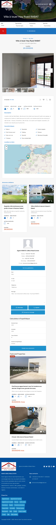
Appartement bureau (16, 498)
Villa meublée (14, 514)
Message (13, 291)
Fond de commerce (19, 505)
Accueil (25, 38)
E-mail (12, 278)
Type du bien (18, 23)
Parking (24, 132)
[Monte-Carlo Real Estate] (6, 7)
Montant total (14, 323)
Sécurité (24, 135)
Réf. (2, 23)
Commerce (5, 505)
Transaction (32, 23)
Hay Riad (31, 38)
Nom (12, 272)
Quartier (45, 23)
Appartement (5, 498)
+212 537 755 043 (30, 253)
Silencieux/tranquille (43, 135)
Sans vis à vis (9, 135)
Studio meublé (22, 511)
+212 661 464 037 (30, 256)
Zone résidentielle (26, 138)
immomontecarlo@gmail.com (30, 263)
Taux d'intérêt (14, 335)
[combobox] (21, 26)
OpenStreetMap (44, 173)
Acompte (13, 329)
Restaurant (5, 511)
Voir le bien (14, 199)
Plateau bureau (20, 508)
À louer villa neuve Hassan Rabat (22, 437)
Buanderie (24, 129)
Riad (11, 511)
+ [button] (6, 146)
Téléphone (13, 285)
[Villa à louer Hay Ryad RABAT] (28, 157)
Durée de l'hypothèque (16, 341)
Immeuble (12, 508)
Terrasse (8, 138)
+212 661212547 (31, 261)
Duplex (11, 505)
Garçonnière (5, 508)
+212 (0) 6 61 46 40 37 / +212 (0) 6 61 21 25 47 (41, 478)
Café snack (22, 502)
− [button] (6, 148)
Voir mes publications (28, 268)
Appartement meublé (7, 502)
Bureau (16, 502)
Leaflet (38, 173)
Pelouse (40, 132)
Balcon (8, 129)
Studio (15, 511)
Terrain (4, 514)
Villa (8, 514)
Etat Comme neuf (10, 132)
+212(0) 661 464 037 (42, 4)
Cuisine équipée (41, 129)
